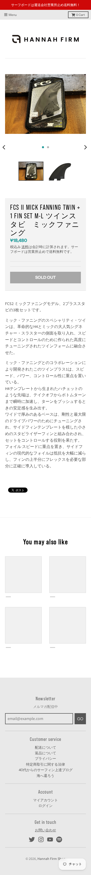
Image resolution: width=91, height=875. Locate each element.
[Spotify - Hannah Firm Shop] (59, 830)
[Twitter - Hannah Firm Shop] (32, 830)
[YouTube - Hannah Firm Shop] (50, 830)
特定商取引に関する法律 (45, 754)
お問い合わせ (45, 820)
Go (80, 708)
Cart (80, 5)
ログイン (45, 796)
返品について (45, 743)
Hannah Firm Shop (51, 849)
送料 (25, 237)
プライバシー (45, 749)
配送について (45, 737)
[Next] (85, 137)
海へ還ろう (45, 766)
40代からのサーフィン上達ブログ (46, 760)
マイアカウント (45, 790)
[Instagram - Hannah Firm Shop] (41, 830)
